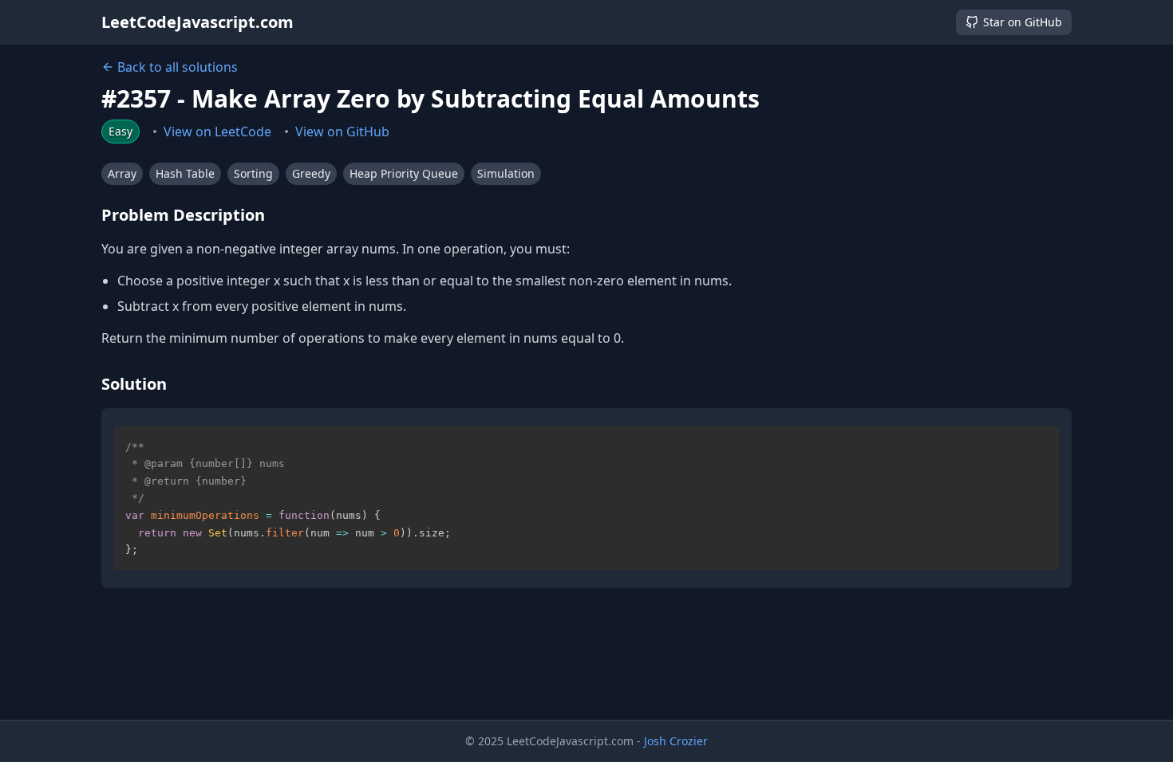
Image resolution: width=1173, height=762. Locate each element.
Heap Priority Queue (404, 173)
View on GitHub (342, 131)
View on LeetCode (217, 131)
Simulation (506, 173)
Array (122, 173)
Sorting (253, 173)
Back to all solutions (177, 67)
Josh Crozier (676, 740)
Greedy (311, 173)
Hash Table (185, 173)
